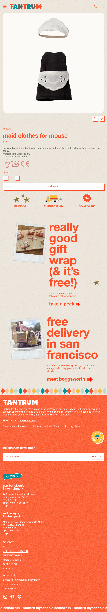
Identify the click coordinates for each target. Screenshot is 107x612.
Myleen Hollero (27, 421)
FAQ (5, 547)
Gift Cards (10, 564)
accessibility (9, 575)
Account (8, 569)
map (5, 506)
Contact (8, 542)
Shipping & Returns (15, 551)
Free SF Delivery (13, 560)
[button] (96, 6)
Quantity (7, 172)
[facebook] (12, 598)
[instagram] (5, 598)
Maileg (7, 129)
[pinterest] (19, 598)
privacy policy (10, 589)
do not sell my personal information (21, 580)
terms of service (11, 584)
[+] (17, 178)
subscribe (96, 457)
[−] (5, 178)
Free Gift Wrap (12, 556)
